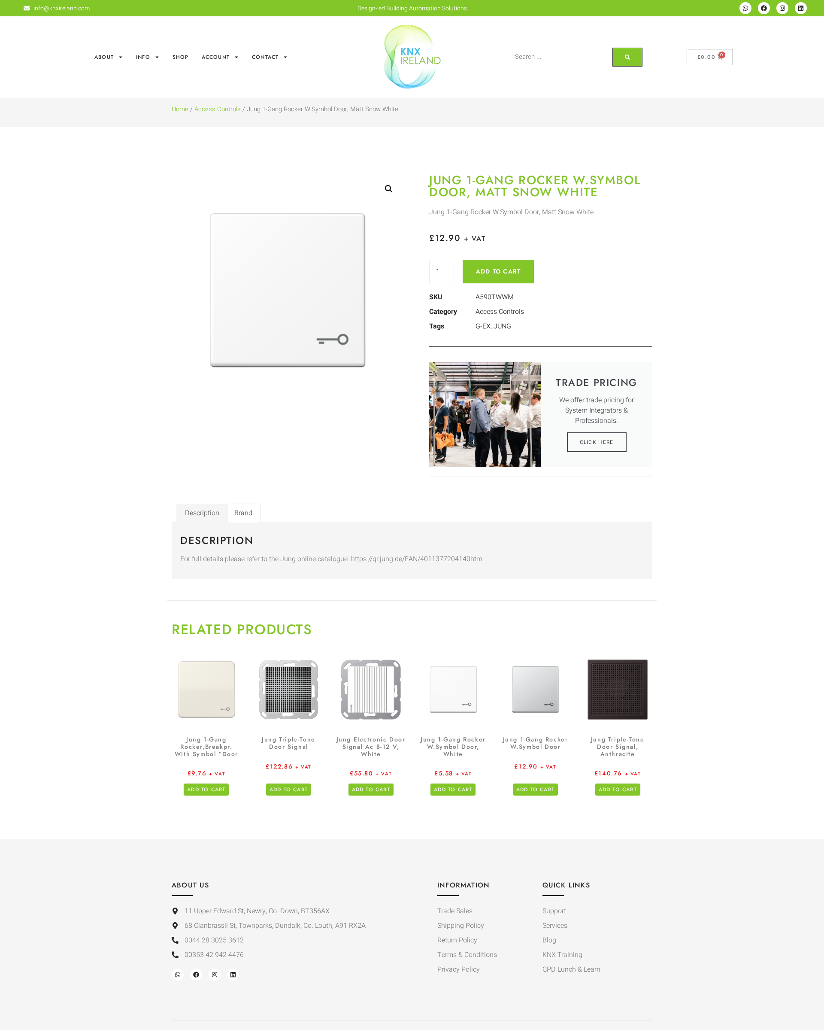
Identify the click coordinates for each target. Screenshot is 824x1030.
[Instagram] (782, 8)
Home (180, 109)
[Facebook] (764, 8)
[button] (389, 189)
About (104, 57)
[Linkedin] (801, 8)
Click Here (597, 442)
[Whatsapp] (745, 8)
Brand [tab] (243, 513)
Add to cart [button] (206, 789)
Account (216, 57)
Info (143, 57)
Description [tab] (202, 513)
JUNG (502, 326)
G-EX (483, 326)
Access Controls (217, 109)
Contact (265, 57)
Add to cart (498, 271)
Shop (181, 57)
